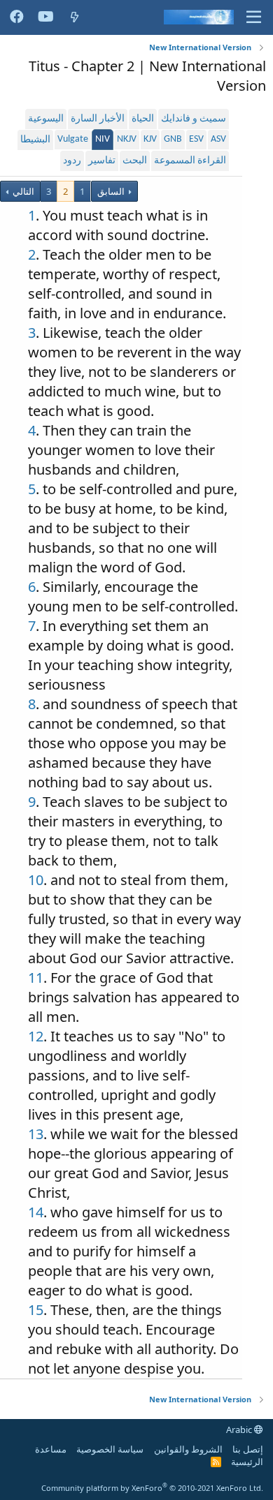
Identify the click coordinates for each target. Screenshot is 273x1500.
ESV (196, 139)
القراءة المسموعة (190, 161)
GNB (173, 139)
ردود (72, 161)
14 (35, 1212)
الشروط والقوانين (188, 1449)
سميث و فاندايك (193, 119)
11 (35, 977)
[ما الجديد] (74, 17)
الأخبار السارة (98, 119)
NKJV (126, 139)
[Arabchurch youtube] (46, 17)
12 (35, 1036)
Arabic (240, 1429)
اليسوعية (46, 119)
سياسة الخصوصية (110, 1449)
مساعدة (50, 1449)
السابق (111, 191)
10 (35, 879)
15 (35, 1309)
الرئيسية (247, 1461)
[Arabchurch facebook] (17, 17)
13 (35, 1133)
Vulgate (72, 139)
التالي (22, 191)
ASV (218, 139)
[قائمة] (253, 17)
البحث (134, 161)
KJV (150, 139)
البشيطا (35, 140)
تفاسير (101, 161)
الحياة (143, 119)
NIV (102, 139)
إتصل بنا (247, 1449)
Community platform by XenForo (152, 1488)
